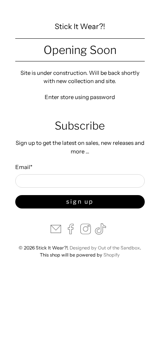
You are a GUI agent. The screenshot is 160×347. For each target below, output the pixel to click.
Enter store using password (80, 97)
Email (23, 167)
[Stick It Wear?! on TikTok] (100, 232)
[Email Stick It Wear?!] (55, 232)
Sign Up (80, 201)
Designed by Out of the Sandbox (105, 248)
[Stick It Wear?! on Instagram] (85, 232)
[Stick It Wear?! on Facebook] (70, 232)
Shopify (111, 255)
